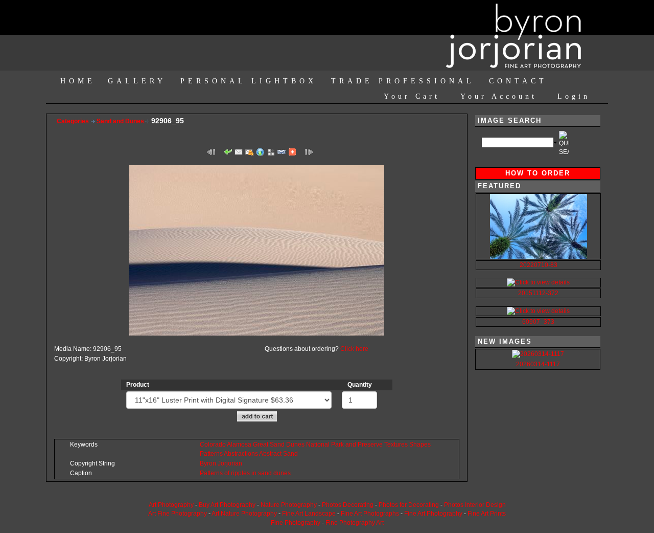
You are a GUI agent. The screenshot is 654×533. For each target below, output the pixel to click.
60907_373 (538, 321)
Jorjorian (230, 463)
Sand (277, 444)
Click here (354, 348)
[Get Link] (281, 151)
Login (573, 96)
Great (260, 444)
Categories (73, 121)
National (318, 444)
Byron (208, 463)
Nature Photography (289, 504)
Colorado (213, 444)
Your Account (498, 96)
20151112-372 (538, 293)
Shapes (420, 444)
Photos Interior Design (475, 504)
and (350, 444)
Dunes (295, 444)
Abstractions (241, 453)
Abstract (270, 453)
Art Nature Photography (244, 513)
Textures (396, 444)
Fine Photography (295, 522)
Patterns (211, 453)
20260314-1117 (538, 364)
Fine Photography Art (354, 522)
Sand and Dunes (121, 121)
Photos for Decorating (409, 504)
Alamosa (239, 444)
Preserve (370, 444)
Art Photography (171, 504)
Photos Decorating (347, 504)
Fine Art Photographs (370, 513)
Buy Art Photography (227, 504)
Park (337, 444)
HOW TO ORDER (537, 173)
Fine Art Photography (433, 513)
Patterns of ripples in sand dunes (245, 473)
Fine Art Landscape (309, 513)
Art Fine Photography (177, 513)
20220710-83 (538, 265)
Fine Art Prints (487, 513)
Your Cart (412, 96)
